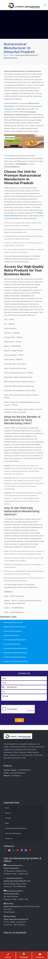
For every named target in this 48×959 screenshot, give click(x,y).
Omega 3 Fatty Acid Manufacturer (16, 661)
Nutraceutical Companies (12, 631)
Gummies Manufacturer (12, 644)
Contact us (9, 838)
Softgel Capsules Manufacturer (15, 627)
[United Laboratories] (24, 5)
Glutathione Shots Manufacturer (15, 657)
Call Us (8, 957)
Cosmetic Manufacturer (13, 833)
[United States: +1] (3, 687)
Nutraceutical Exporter (11, 635)
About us (8, 813)
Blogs (12, 55)
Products (8, 818)
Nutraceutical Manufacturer (13, 622)
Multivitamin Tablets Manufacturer (15, 653)
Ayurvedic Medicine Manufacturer (15, 648)
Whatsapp (24, 957)
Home (6, 55)
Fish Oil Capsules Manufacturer (15, 640)
